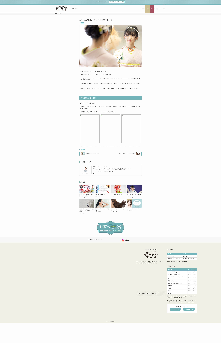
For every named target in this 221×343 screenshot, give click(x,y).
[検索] (165, 4)
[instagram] (163, 4)
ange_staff (85, 173)
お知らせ (82, 22)
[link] (94, 173)
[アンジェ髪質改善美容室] (61, 8)
